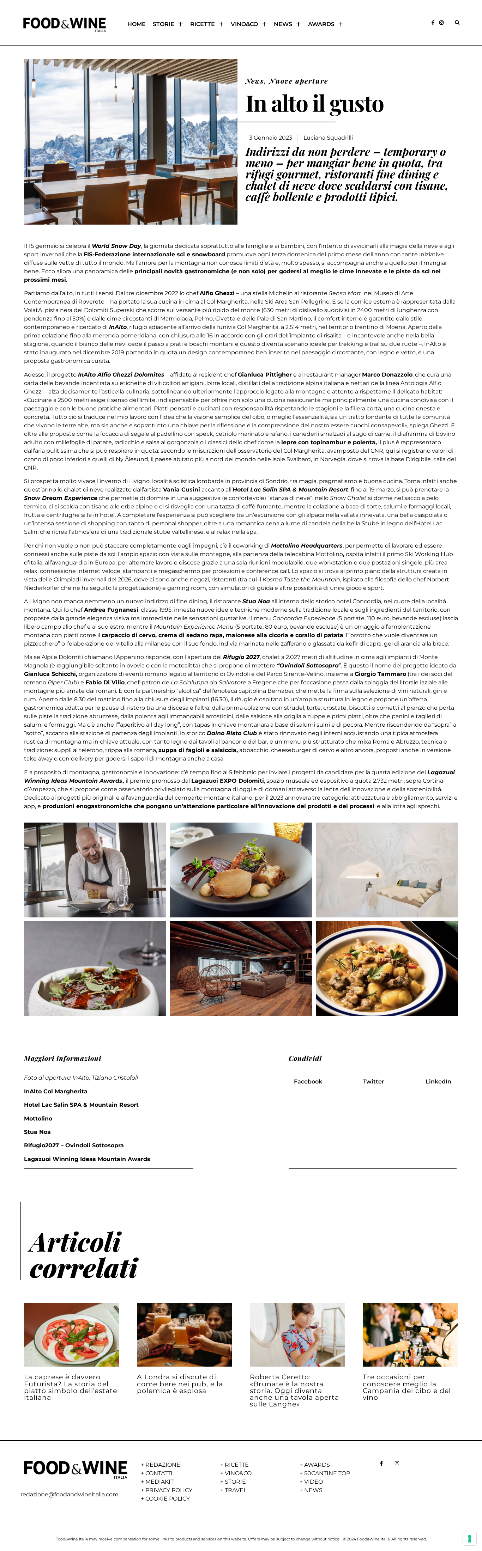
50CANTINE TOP (327, 1473)
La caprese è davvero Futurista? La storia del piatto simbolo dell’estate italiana (70, 1387)
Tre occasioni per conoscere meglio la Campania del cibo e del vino (407, 1387)
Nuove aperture (298, 80)
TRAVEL (236, 1490)
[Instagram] (441, 22)
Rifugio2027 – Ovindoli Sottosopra (74, 1145)
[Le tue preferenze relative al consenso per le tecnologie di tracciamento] (469, 1538)
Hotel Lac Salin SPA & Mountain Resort (81, 1104)
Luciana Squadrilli (328, 137)
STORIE (163, 24)
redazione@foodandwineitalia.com (69, 1494)
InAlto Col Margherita (56, 1091)
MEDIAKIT (159, 1481)
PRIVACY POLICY (168, 1490)
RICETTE (202, 24)
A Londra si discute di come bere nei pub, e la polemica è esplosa (180, 1383)
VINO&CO (244, 24)
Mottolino (38, 1118)
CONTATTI (159, 1473)
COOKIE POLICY (167, 1498)
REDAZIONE (162, 1464)
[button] (457, 22)
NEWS (283, 24)
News (255, 80)
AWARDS (321, 24)
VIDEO (313, 1481)
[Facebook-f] (432, 22)
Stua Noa (37, 1132)
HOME (136, 24)
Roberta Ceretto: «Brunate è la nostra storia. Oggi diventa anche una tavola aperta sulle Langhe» (294, 1390)
